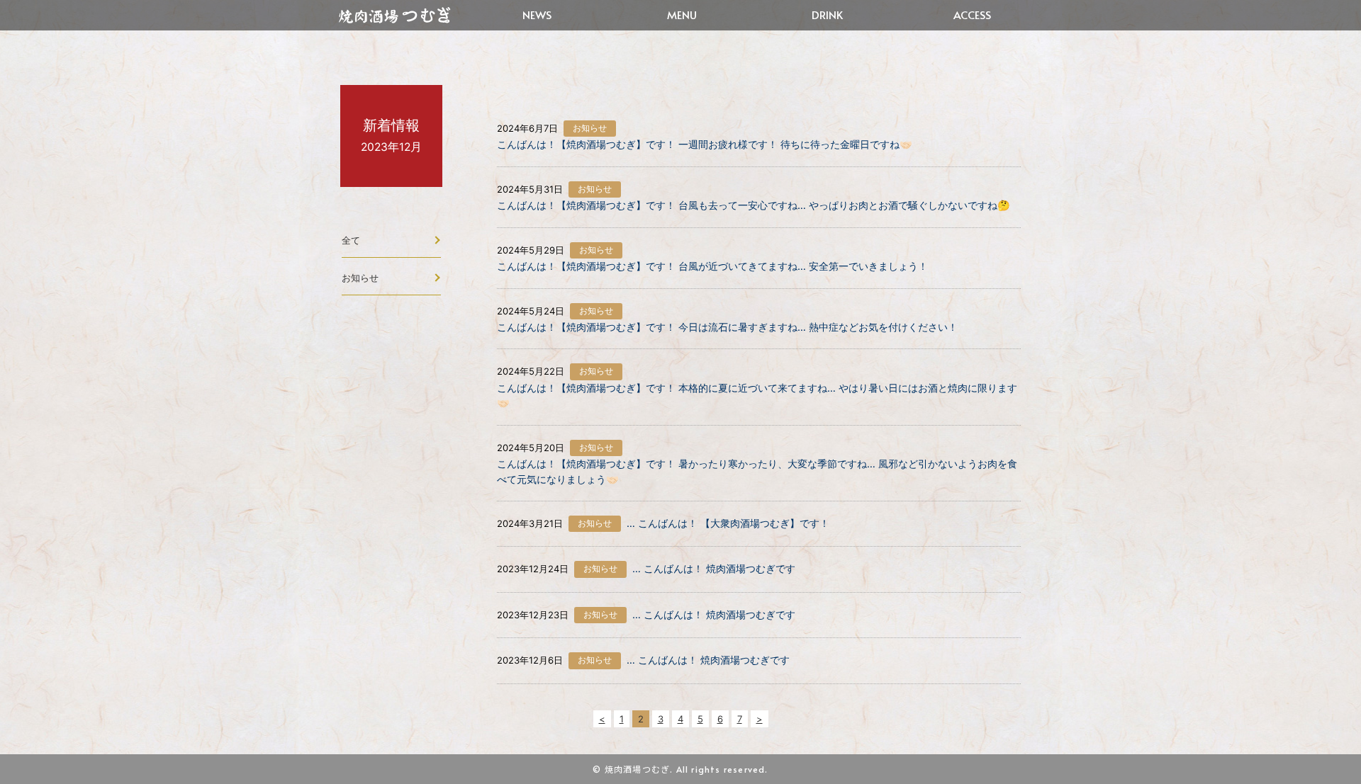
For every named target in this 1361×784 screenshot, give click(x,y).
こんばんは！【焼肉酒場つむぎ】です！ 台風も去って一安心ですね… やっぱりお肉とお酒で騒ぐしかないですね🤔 (753, 205)
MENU (682, 14)
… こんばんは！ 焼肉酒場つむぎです (713, 568)
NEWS (536, 14)
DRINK (827, 14)
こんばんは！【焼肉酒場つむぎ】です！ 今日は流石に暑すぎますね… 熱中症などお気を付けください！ (727, 327)
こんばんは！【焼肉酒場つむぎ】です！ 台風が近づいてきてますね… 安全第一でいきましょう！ (712, 266)
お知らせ (360, 277)
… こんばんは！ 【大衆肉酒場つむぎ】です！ (728, 523)
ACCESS (972, 14)
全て (351, 240)
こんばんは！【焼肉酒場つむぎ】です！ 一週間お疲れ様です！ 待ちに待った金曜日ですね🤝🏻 (704, 144)
